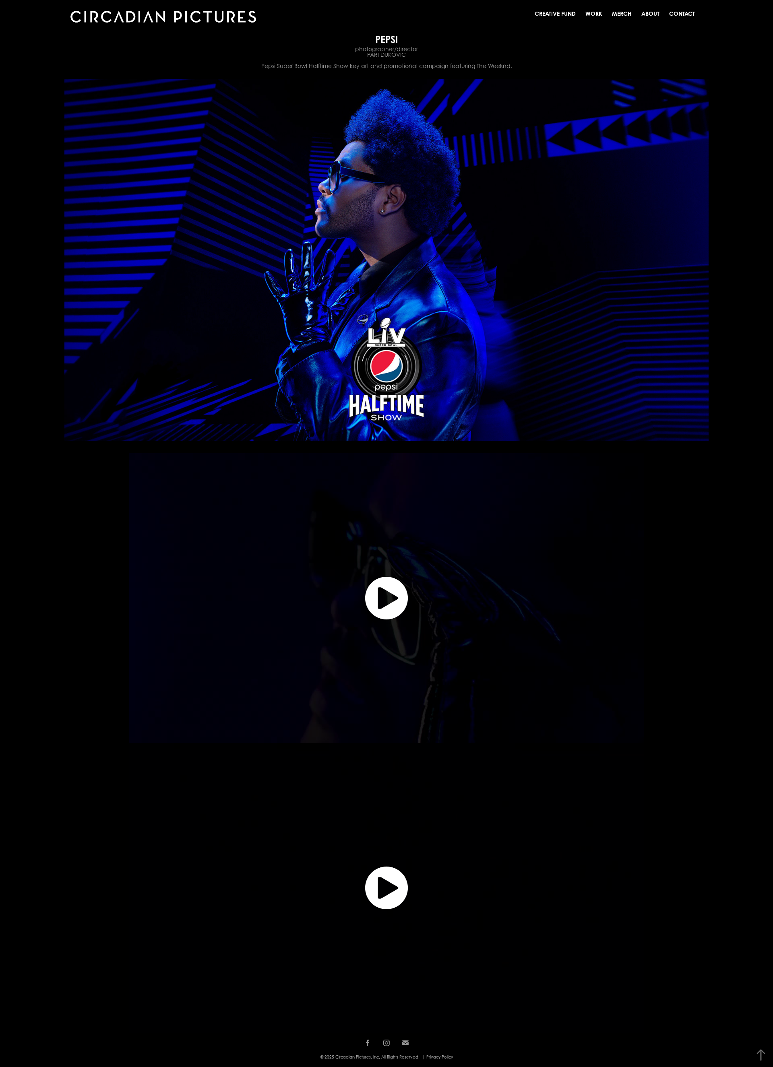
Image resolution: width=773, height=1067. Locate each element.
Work (593, 13)
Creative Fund (555, 13)
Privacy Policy (439, 1057)
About (650, 13)
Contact (682, 13)
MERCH (622, 13)
